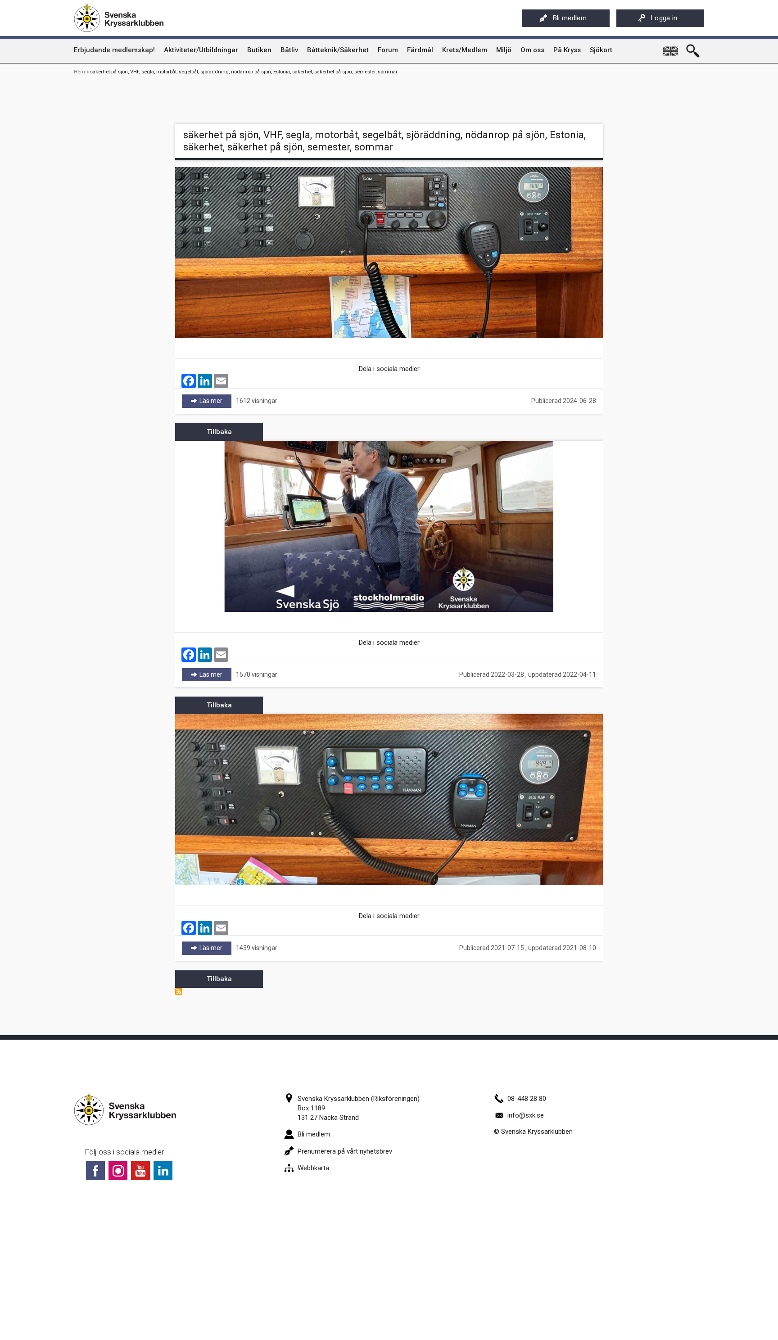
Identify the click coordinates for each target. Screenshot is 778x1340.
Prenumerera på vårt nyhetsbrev (345, 1151)
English (671, 48)
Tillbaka (219, 432)
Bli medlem (570, 18)
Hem (79, 72)
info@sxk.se (525, 1115)
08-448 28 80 (526, 1099)
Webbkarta (313, 1168)
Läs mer (215, 400)
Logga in (664, 18)
